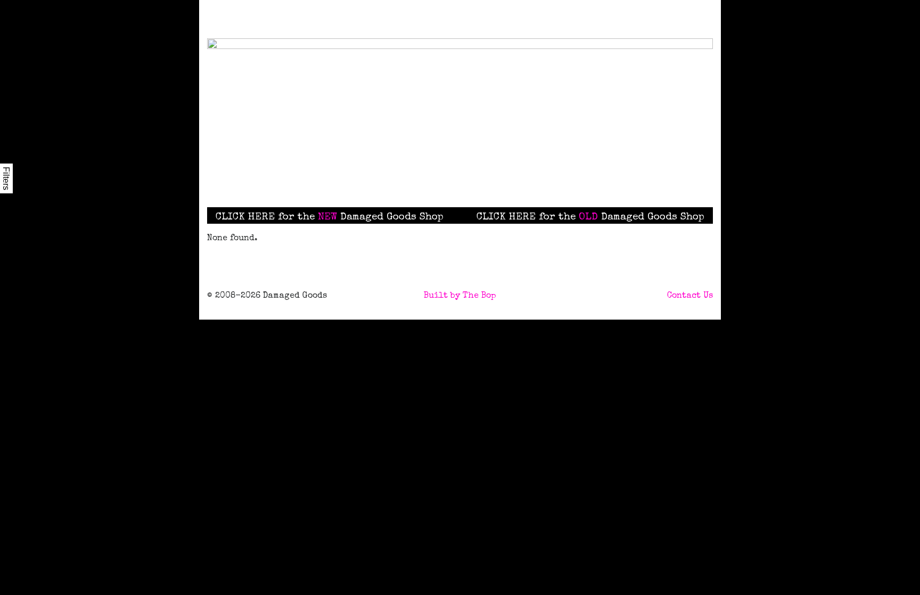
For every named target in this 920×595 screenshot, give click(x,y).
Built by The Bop (460, 296)
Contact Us (690, 296)
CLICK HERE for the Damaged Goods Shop (329, 217)
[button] (515, 178)
